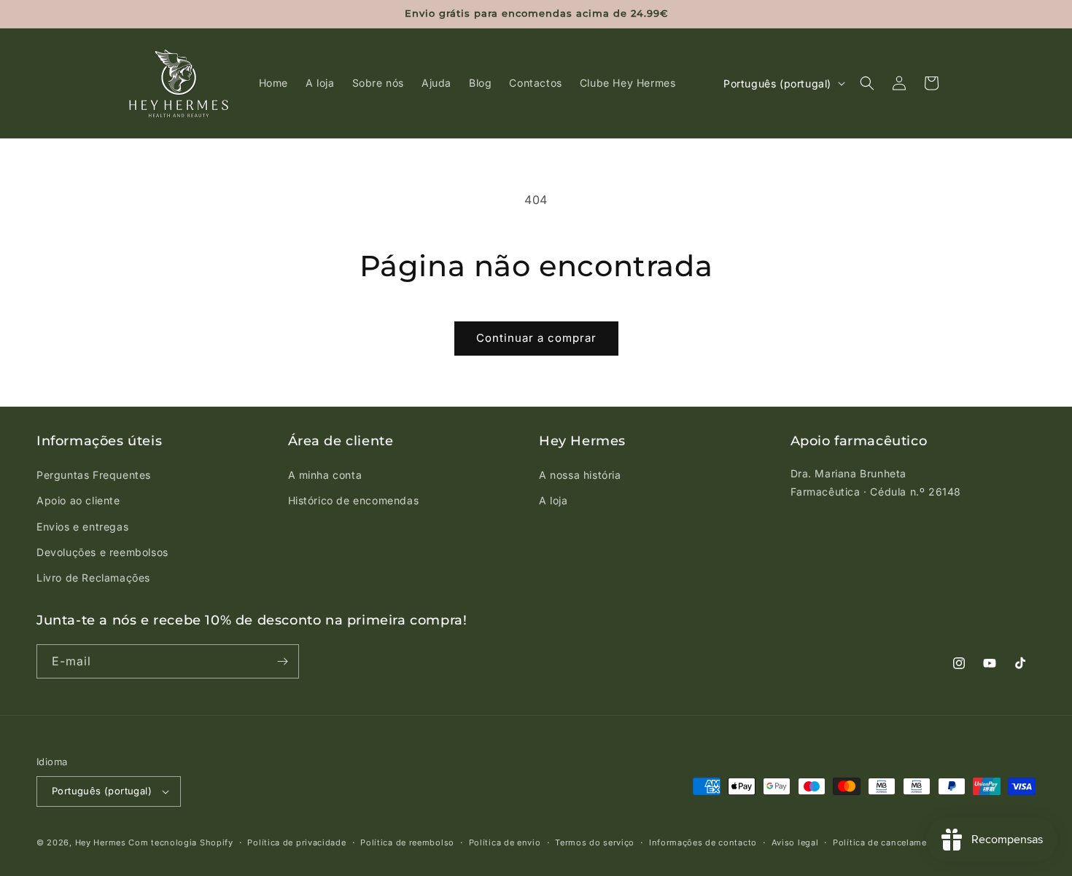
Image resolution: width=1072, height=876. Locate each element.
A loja (553, 500)
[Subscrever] (282, 661)
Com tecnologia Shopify (180, 842)
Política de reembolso (407, 842)
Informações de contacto (703, 842)
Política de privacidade (296, 842)
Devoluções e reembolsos (102, 552)
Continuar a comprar (536, 338)
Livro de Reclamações (93, 577)
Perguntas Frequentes (93, 475)
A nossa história (580, 475)
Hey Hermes (100, 842)
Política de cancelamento (887, 842)
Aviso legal (795, 842)
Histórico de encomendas (353, 500)
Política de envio (505, 842)
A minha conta (325, 475)
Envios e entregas (82, 526)
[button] (867, 83)
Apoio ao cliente (78, 500)
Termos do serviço (594, 842)
